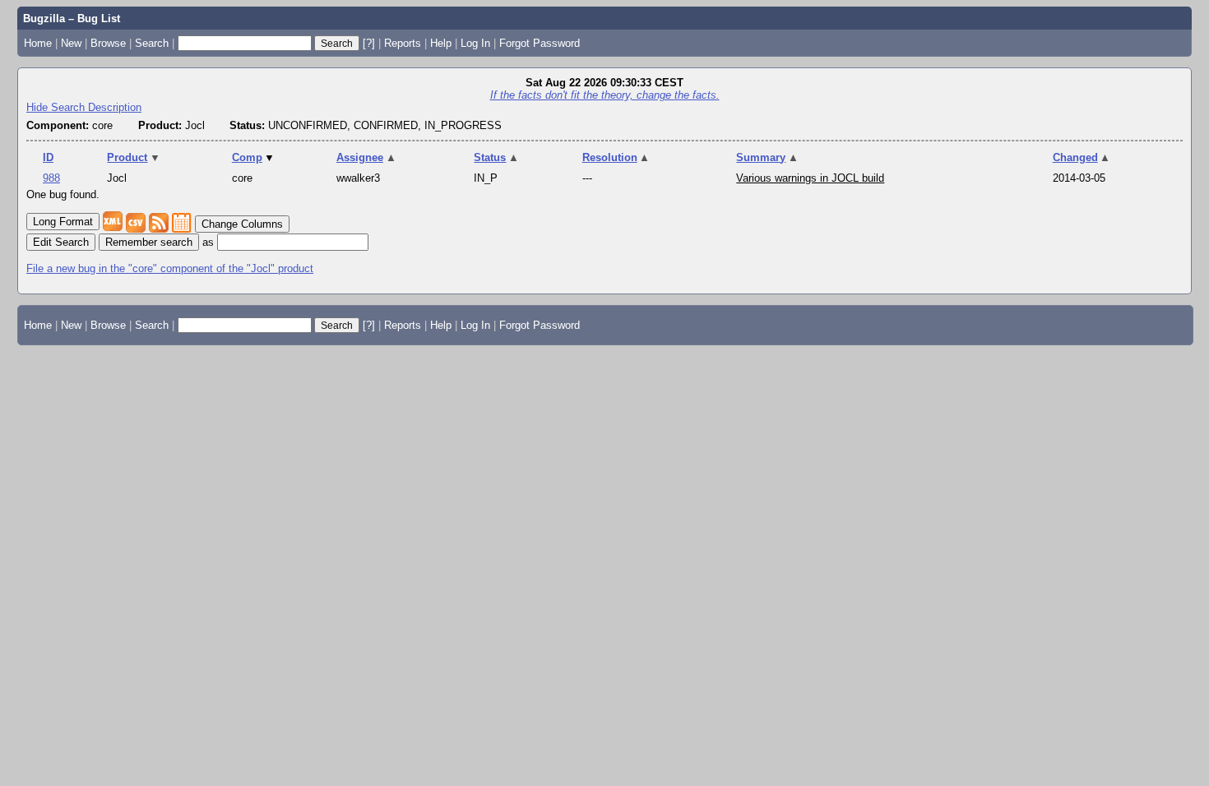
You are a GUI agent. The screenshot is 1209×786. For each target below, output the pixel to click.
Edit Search (61, 242)
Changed (1082, 157)
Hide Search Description (83, 107)
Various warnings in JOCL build (810, 178)
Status (496, 157)
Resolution (616, 157)
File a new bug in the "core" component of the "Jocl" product (169, 268)
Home (38, 43)
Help (441, 43)
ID (48, 157)
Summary (767, 157)
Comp (254, 157)
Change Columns (242, 224)
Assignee (366, 157)
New (71, 43)
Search (152, 43)
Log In (475, 43)
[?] (369, 43)
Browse (108, 43)
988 (51, 178)
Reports (402, 43)
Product (133, 157)
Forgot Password (539, 43)
